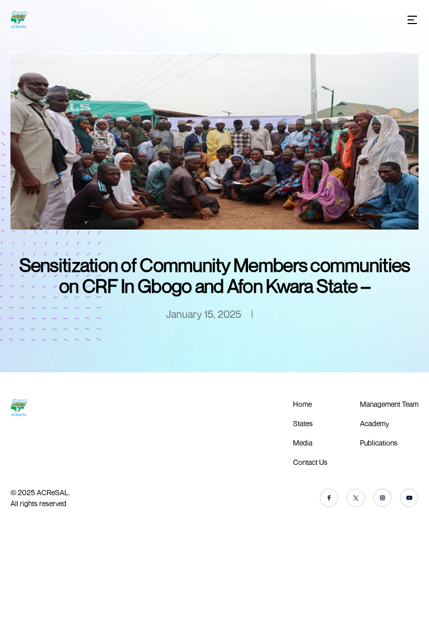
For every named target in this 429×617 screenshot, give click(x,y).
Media (302, 442)
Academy (374, 423)
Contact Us (310, 462)
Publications (379, 442)
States (303, 423)
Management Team (389, 403)
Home (302, 403)
